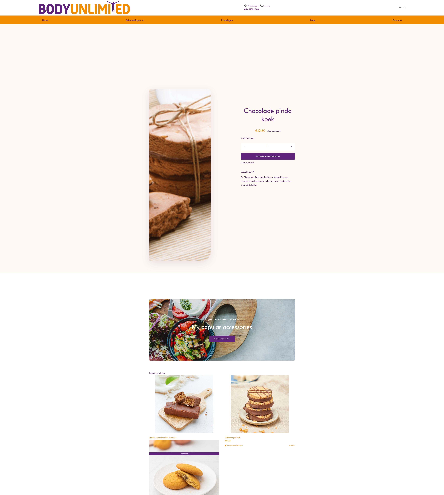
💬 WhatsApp (250, 6)
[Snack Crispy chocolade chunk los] (184, 404)
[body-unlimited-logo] (84, 1)
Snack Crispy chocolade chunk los (162, 438)
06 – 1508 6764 (251, 9)
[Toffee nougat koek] (260, 404)
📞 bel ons (265, 6)
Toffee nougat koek (232, 438)
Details (293, 445)
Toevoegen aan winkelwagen (268, 156)
